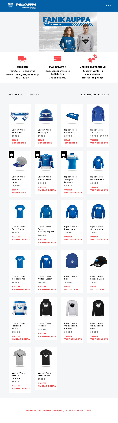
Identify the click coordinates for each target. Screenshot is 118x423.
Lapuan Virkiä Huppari (44, 324)
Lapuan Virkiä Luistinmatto (70, 131)
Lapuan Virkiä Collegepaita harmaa (70, 326)
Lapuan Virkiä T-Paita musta (44, 374)
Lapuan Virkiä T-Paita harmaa (18, 376)
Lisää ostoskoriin (19, 141)
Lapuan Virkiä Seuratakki (96, 131)
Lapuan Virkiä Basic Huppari (70, 228)
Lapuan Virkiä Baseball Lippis (97, 277)
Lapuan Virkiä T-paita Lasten (18, 277)
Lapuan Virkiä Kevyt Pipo (44, 131)
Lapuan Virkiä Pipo (70, 277)
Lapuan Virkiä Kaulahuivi (18, 131)
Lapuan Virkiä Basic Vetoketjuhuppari (46, 229)
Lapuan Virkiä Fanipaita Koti (44, 178)
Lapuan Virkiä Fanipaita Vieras (18, 326)
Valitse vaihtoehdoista (99, 141)
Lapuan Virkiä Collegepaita (96, 228)
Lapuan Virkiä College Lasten (45, 277)
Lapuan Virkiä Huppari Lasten (97, 178)
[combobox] (95, 95)
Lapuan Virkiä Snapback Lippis (18, 179)
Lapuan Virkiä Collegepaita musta (96, 326)
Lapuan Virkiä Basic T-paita (18, 228)
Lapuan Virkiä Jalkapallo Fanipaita (70, 179)
